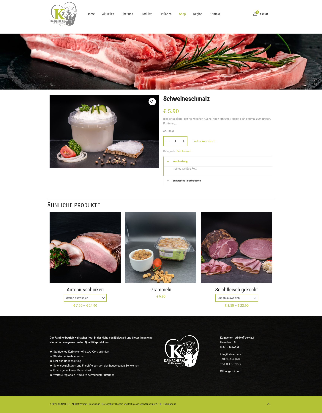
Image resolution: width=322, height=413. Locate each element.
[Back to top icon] (268, 404)
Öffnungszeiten (229, 371)
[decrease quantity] (167, 141)
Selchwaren (184, 151)
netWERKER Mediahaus (164, 404)
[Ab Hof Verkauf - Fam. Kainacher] (64, 14)
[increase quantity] (183, 141)
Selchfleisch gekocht (236, 290)
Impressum (94, 404)
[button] (152, 101)
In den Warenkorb (204, 141)
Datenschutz (108, 404)
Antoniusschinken (85, 290)
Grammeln (160, 290)
